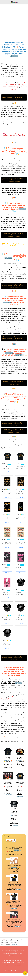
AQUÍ (23, 135)
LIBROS (23, 87)
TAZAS (21, 85)
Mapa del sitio (7, 970)
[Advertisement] (14, 20)
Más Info (7, 472)
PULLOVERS (13, 85)
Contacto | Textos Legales (16, 970)
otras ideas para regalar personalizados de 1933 (14, 134)
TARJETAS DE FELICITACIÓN (10, 87)
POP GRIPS (14, 89)
